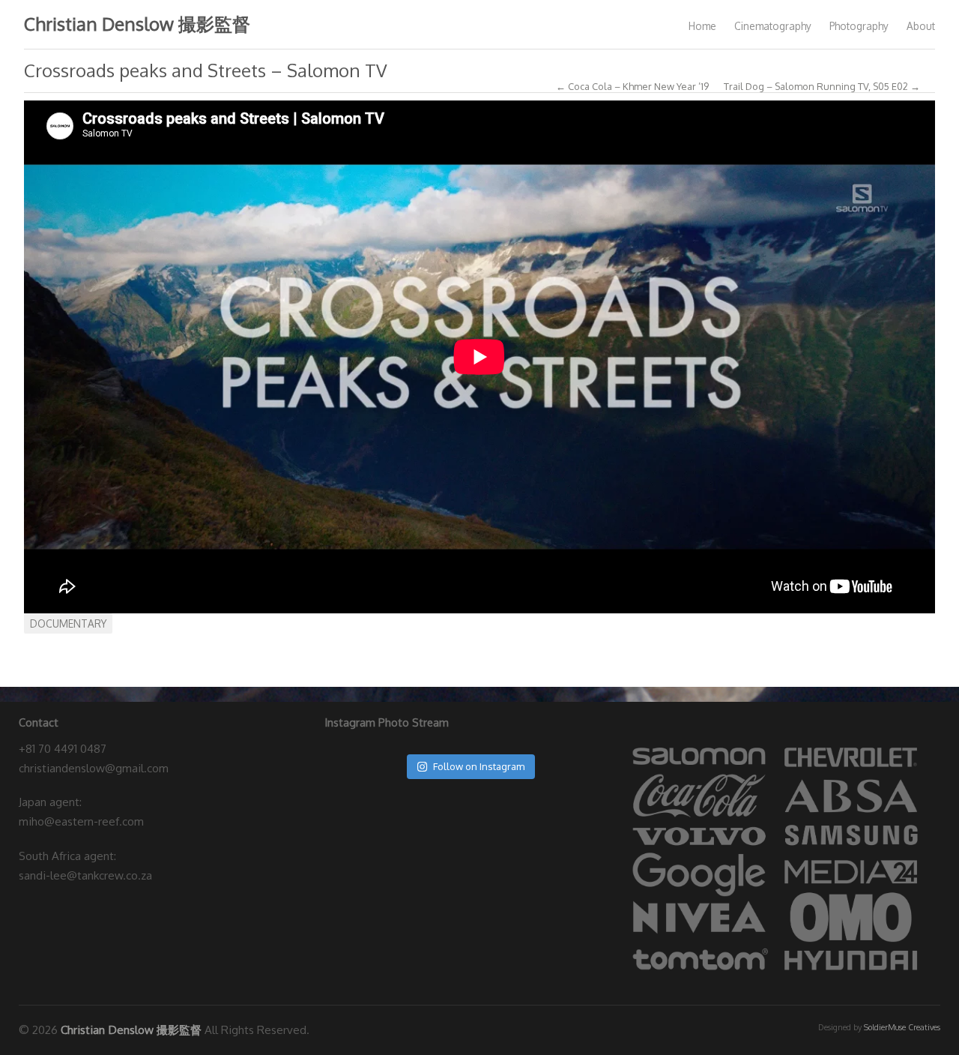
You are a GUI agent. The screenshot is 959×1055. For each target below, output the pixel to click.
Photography (859, 25)
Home (702, 25)
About (921, 25)
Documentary (68, 623)
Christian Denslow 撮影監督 (137, 23)
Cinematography (772, 25)
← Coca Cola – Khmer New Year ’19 (632, 86)
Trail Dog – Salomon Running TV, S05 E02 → (822, 86)
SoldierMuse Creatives (902, 1027)
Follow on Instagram (478, 766)
